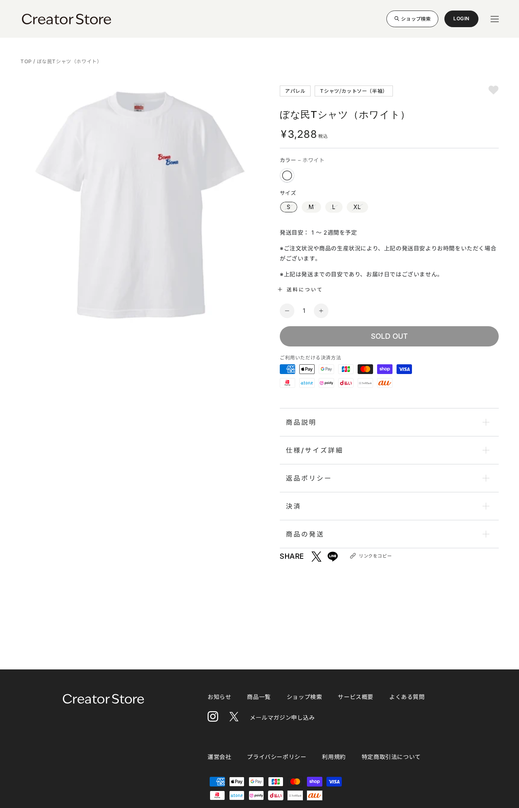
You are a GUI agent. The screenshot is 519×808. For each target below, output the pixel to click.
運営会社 (219, 756)
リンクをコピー (375, 556)
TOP (26, 61)
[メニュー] (495, 19)
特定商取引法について (391, 756)
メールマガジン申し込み (282, 717)
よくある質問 (407, 696)
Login (461, 21)
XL (357, 206)
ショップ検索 (416, 18)
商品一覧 (258, 696)
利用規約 (333, 756)
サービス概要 (355, 696)
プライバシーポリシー (276, 756)
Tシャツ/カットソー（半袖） (353, 90)
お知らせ (219, 696)
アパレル (295, 90)
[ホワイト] (287, 175)
